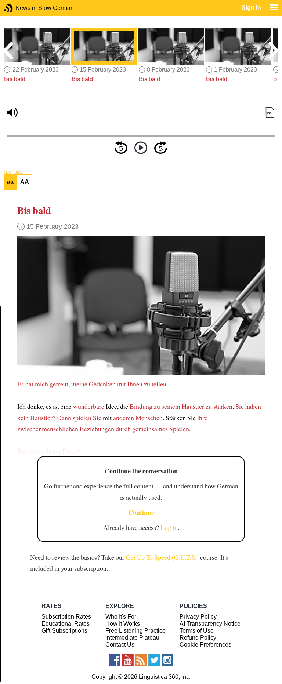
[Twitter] (154, 660)
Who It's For (120, 617)
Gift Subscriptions (64, 630)
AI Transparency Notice (210, 624)
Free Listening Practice (135, 630)
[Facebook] (114, 660)
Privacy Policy (198, 617)
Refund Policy (198, 637)
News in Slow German (19, 8)
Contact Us (119, 644)
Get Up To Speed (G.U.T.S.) (162, 557)
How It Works (122, 624)
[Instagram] (167, 660)
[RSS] (141, 660)
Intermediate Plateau (132, 637)
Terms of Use (197, 630)
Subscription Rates (66, 617)
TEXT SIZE (13, 172)
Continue (141, 512)
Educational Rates (65, 624)
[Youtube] (128, 660)
